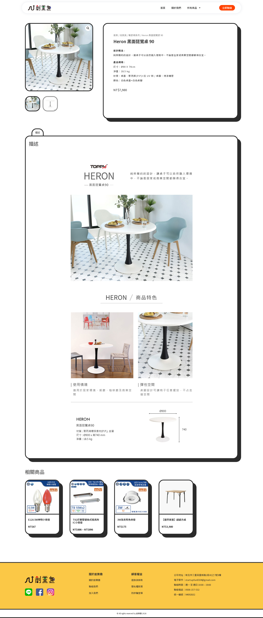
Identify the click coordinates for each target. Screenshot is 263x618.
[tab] (38, 132)
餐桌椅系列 (134, 35)
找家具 (123, 35)
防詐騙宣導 (137, 593)
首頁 (162, 8)
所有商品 (192, 8)
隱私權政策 (137, 586)
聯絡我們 (93, 586)
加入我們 (93, 593)
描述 (37, 132)
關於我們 (176, 8)
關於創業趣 (94, 580)
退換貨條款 (137, 580)
